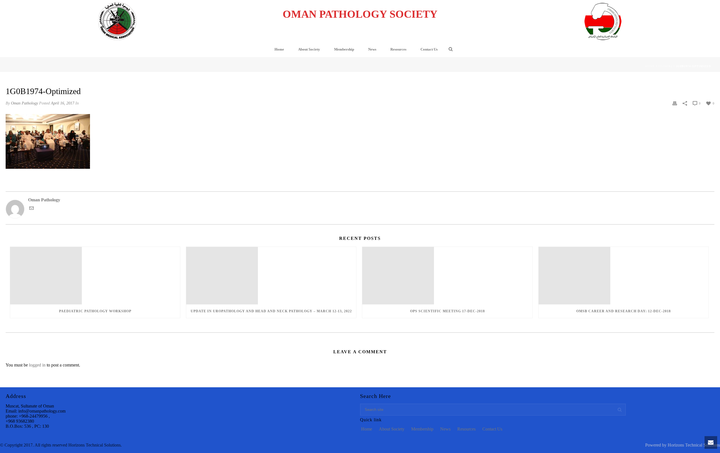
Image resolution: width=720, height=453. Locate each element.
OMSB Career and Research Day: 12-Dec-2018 (623, 311)
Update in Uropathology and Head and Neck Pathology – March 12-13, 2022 (271, 311)
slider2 (665, 66)
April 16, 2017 (62, 103)
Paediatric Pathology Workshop (95, 311)
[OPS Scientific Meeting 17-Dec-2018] (447, 275)
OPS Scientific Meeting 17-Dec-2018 (447, 311)
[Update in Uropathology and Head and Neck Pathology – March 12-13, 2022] (271, 275)
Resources (398, 49)
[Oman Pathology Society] (117, 21)
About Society (309, 49)
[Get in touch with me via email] (31, 207)
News (372, 49)
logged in (37, 365)
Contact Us (429, 49)
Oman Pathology (24, 103)
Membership (344, 49)
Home (279, 49)
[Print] (674, 103)
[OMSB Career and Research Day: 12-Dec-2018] (623, 275)
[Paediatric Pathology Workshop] (95, 275)
